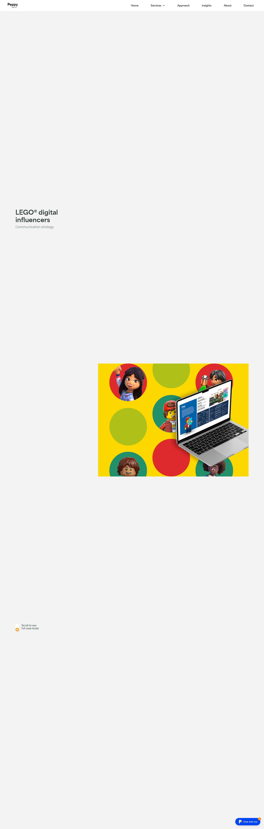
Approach (183, 5)
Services (156, 5)
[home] (13, 5)
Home (134, 5)
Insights (206, 5)
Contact (249, 5)
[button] (157, 5)
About (227, 5)
